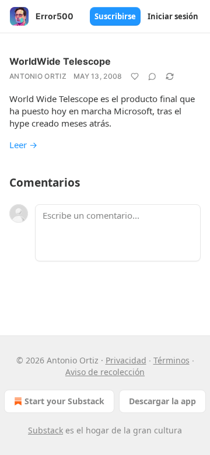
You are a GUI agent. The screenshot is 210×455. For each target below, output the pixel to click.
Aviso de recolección (105, 371)
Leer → (23, 144)
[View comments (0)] (152, 76)
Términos (171, 360)
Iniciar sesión (173, 16)
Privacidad (126, 360)
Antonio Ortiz (37, 76)
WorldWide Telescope (60, 61)
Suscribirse (115, 16)
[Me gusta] (134, 76)
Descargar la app (162, 401)
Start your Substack (64, 401)
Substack (45, 430)
